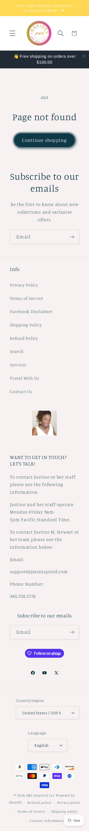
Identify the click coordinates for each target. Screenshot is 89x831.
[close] (83, 56)
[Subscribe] (72, 236)
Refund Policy (24, 338)
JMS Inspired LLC (40, 795)
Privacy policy (68, 802)
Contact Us (21, 391)
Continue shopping (44, 140)
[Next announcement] (78, 7)
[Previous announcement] (10, 7)
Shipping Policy (26, 324)
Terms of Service (26, 298)
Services (18, 364)
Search (17, 351)
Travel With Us (24, 378)
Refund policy (39, 802)
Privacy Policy (24, 284)
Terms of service (31, 811)
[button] (12, 33)
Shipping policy (64, 811)
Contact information (47, 821)
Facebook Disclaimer (31, 311)
